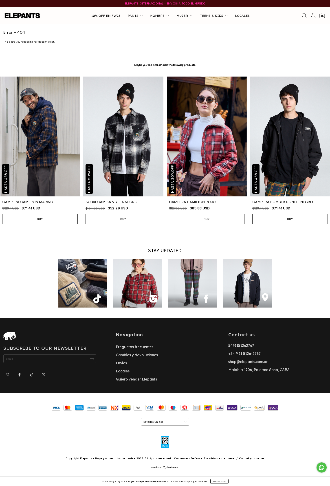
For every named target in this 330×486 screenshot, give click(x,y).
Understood (219, 481)
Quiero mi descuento (165, 100)
